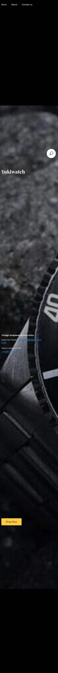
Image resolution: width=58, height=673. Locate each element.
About (14, 4)
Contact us (27, 4)
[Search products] (51, 153)
